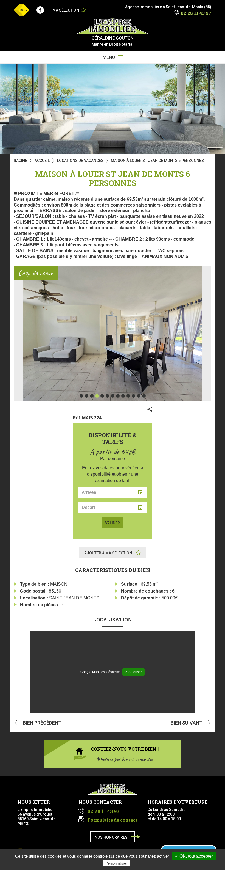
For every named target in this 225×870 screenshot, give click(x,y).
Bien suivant (187, 723)
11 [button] (133, 396)
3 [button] (92, 396)
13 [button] (144, 396)
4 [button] (97, 396)
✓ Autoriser (133, 672)
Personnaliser (116, 863)
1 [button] (81, 396)
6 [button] (107, 396)
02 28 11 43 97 (196, 13)
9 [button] (123, 396)
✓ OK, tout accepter (194, 856)
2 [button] (86, 396)
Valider (112, 523)
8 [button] (118, 396)
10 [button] (128, 396)
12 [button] (138, 396)
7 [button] (112, 396)
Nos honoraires (111, 837)
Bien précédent (41, 723)
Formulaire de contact (112, 820)
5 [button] (102, 396)
